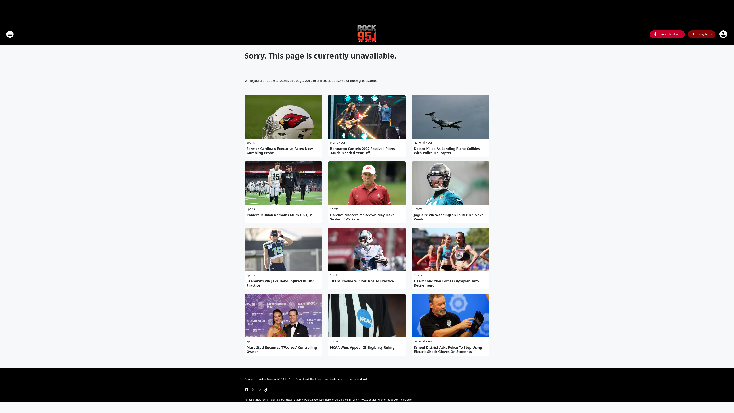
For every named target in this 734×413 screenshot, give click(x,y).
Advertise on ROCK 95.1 (275, 379)
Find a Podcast (357, 379)
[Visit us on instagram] (259, 389)
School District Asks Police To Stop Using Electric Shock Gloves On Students (448, 349)
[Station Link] (367, 34)
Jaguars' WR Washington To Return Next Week (448, 217)
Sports (251, 142)
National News (423, 142)
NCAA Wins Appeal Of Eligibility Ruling (362, 347)
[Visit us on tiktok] (266, 389)
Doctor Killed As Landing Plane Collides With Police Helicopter (447, 150)
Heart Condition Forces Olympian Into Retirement (446, 283)
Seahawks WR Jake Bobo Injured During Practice (280, 283)
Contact (250, 379)
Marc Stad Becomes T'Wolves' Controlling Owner (282, 349)
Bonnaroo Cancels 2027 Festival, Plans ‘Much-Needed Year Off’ (362, 150)
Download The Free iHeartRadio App (319, 379)
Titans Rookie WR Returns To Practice (362, 281)
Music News (338, 142)
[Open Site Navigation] (10, 34)
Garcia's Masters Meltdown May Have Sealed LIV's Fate (362, 217)
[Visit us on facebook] (246, 389)
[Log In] (723, 34)
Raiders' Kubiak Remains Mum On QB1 (280, 215)
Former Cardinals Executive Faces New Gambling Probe (280, 150)
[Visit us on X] (253, 389)
